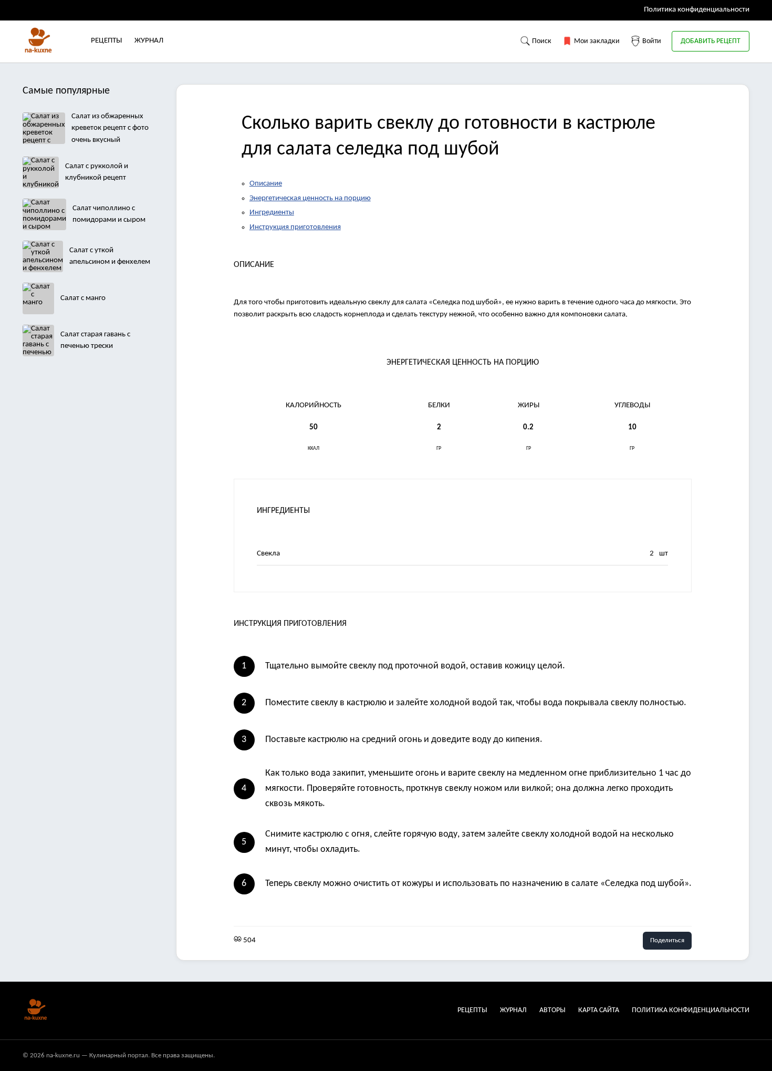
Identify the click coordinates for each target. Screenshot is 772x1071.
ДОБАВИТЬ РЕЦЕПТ (710, 41)
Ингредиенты (271, 213)
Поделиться (667, 940)
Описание (265, 184)
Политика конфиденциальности (696, 10)
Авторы (552, 1010)
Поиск (540, 41)
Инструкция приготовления (295, 227)
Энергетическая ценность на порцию (310, 198)
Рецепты (106, 41)
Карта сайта (598, 1010)
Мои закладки (596, 41)
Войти (651, 41)
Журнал (148, 41)
